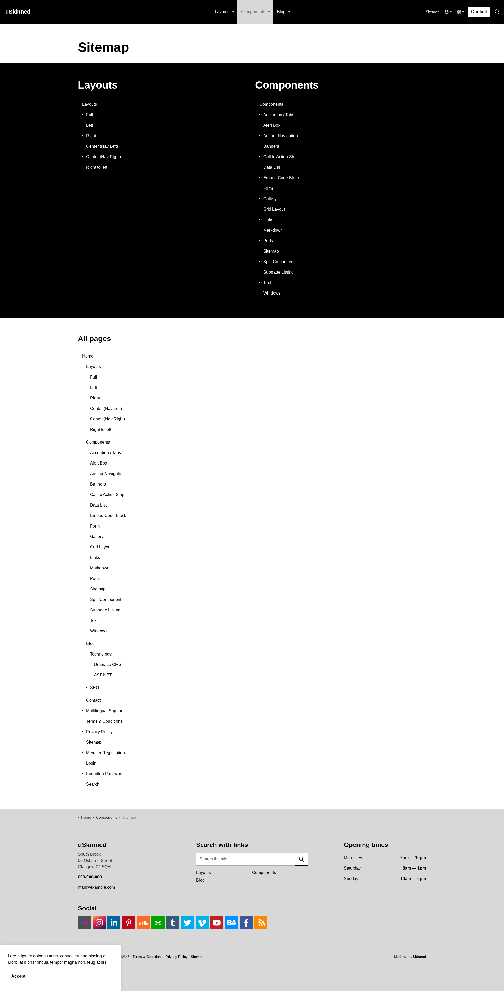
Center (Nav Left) (102, 146)
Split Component (279, 261)
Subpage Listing (278, 272)
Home (87, 356)
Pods (268, 240)
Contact (479, 11)
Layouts (222, 11)
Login (91, 763)
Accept (18, 976)
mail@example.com (96, 887)
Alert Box (271, 125)
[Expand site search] (497, 11)
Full (89, 115)
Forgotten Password (105, 773)
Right (91, 136)
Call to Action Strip (280, 156)
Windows (272, 293)
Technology (101, 654)
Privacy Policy (99, 731)
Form (268, 188)
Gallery (270, 198)
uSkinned (418, 957)
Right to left (96, 167)
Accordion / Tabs (278, 115)
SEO (94, 687)
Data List (271, 167)
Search (92, 784)
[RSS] (260, 922)
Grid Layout (274, 209)
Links (268, 219)
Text (267, 282)
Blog (281, 11)
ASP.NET (103, 675)
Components (253, 11)
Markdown (273, 230)
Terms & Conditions (104, 721)
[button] (301, 859)
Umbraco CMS (108, 664)
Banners (271, 146)
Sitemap (432, 12)
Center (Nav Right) (103, 156)
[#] (84, 922)
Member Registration (105, 752)
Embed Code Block (281, 177)
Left (89, 125)
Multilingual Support (104, 710)
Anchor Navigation (280, 136)
